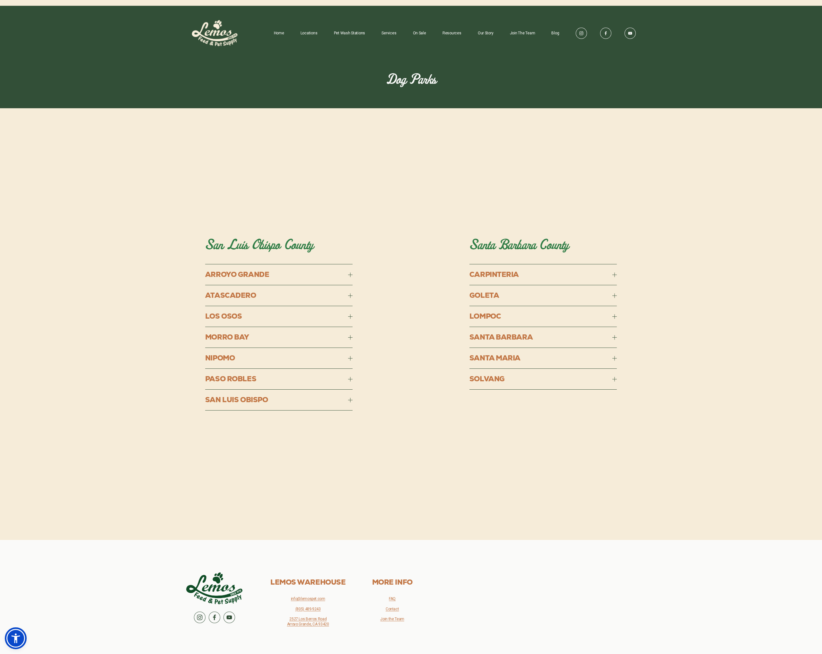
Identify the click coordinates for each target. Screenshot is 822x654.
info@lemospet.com (308, 599)
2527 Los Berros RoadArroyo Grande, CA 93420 (308, 621)
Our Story (486, 33)
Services (388, 33)
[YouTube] (630, 33)
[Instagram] (581, 33)
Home (279, 33)
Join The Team (522, 33)
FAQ (392, 599)
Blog (555, 33)
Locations (309, 33)
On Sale (419, 33)
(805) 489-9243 (308, 609)
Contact (392, 609)
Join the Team (392, 619)
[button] (15, 638)
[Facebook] (605, 33)
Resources (451, 33)
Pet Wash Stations (349, 33)
